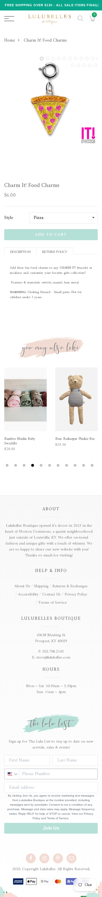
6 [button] (71, 58)
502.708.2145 (53, 651)
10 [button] (93, 58)
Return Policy (54, 251)
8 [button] (82, 58)
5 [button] (65, 58)
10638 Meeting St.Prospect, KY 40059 (51, 638)
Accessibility (28, 594)
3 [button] (54, 58)
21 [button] (96, 65)
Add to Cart (51, 234)
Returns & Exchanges (70, 586)
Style (8, 217)
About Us (22, 586)
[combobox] (12, 774)
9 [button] (88, 58)
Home (9, 40)
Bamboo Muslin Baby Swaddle (19, 441)
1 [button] (42, 58)
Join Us (51, 828)
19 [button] (85, 65)
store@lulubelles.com (53, 657)
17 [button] (74, 65)
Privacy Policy (76, 594)
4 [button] (59, 58)
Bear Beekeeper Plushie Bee (74, 439)
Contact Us (51, 594)
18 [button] (79, 65)
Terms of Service (52, 602)
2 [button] (48, 58)
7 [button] (76, 58)
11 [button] (93, 465)
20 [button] (91, 65)
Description (20, 251)
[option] (51, 99)
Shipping (41, 586)
